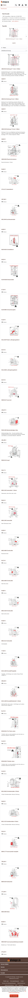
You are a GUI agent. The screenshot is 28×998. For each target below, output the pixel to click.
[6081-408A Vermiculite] (14, 542)
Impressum (21, 985)
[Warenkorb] (25, 5)
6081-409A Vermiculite (7, 580)
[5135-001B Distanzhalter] (14, 271)
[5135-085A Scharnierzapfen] (14, 301)
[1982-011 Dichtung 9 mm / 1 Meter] (14, 90)
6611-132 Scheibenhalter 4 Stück (9, 821)
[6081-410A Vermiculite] (14, 602)
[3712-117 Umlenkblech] (14, 181)
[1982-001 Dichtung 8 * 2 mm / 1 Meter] (14, 33)
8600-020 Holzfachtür (6, 881)
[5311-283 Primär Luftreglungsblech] (14, 331)
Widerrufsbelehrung (21, 983)
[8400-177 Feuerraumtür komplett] (14, 843)
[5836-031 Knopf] (14, 451)
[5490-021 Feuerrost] (14, 391)
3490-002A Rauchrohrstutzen (8, 159)
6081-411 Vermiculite (6, 640)
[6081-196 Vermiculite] (14, 512)
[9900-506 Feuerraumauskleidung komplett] (14, 933)
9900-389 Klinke (5, 911)
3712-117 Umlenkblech (7, 189)
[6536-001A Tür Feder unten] (14, 722)
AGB (16, 985)
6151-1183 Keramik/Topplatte (8, 671)
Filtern (4, 47)
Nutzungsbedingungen (14, 981)
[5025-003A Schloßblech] (14, 241)
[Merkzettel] (19, 5)
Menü (4, 5)
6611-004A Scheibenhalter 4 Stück (10, 791)
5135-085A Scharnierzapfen (8, 309)
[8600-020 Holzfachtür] (14, 873)
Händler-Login (6, 981)
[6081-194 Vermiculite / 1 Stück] (14, 482)
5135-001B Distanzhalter (7, 279)
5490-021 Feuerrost (6, 400)
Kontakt (22, 981)
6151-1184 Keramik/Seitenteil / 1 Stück (11, 701)
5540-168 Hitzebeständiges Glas (9, 430)
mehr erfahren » (15, 21)
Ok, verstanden (14, 995)
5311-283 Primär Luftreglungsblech (10, 339)
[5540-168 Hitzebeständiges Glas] (14, 421)
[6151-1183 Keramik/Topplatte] (14, 662)
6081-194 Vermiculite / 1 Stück (9, 490)
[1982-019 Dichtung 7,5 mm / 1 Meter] (14, 120)
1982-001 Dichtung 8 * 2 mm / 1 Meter (14, 38)
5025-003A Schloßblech (7, 249)
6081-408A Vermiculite (7, 550)
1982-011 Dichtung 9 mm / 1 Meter (10, 99)
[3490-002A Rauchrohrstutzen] (14, 150)
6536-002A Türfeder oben (7, 761)
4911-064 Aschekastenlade (8, 219)
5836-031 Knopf (5, 460)
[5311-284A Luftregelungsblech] (14, 361)
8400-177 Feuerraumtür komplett (9, 851)
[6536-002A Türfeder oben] (14, 752)
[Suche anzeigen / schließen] (15, 5)
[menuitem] (3, 5)
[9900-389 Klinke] (14, 903)
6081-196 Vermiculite (6, 520)
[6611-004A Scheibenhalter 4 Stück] (14, 783)
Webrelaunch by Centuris (14, 978)
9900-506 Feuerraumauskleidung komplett (12, 941)
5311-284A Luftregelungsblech (9, 370)
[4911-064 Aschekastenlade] (14, 211)
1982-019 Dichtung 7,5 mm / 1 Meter (10, 129)
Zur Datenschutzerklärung (17, 992)
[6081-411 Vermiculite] (14, 632)
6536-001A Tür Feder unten (8, 731)
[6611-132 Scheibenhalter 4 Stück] (14, 813)
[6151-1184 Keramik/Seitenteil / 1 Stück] (14, 692)
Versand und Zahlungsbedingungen (9, 983)
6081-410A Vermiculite (7, 610)
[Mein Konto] (22, 5)
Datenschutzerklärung (9, 985)
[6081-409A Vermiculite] (14, 572)
